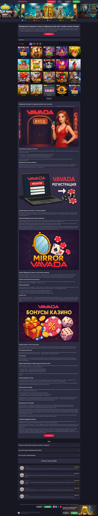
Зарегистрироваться (51, 1)
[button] (1, 11)
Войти (60, 1)
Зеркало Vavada (49, 34)
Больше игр (49, 98)
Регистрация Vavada (49, 435)
